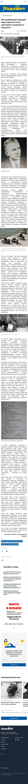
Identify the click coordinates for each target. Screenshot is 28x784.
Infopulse (9, 774)
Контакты (3, 748)
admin (2, 31)
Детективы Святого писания (14, 624)
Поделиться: (4, 548)
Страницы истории (7, 15)
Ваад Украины (5, 744)
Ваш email (4, 659)
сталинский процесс (12, 544)
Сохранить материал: (6, 556)
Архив (2, 746)
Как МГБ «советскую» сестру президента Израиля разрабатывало (10, 704)
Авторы (3, 742)
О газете (3, 739)
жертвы (4, 544)
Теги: (2, 538)
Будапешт (4, 541)
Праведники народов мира (15, 541)
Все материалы (14, 718)
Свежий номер (5, 737)
